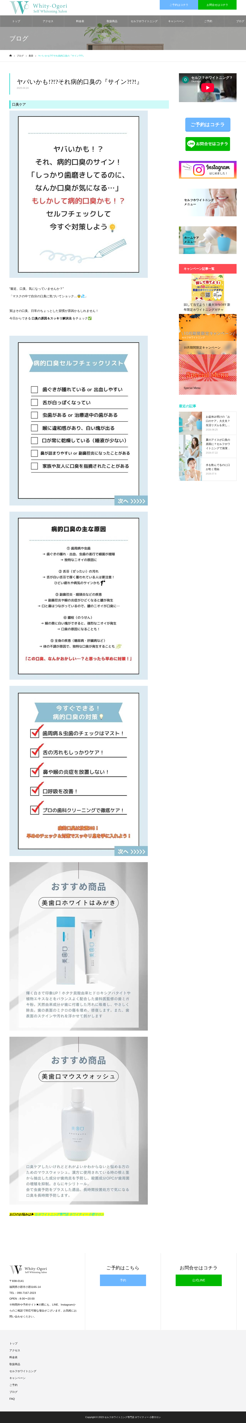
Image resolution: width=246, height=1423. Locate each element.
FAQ (12, 1398)
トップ (16, 21)
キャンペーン (176, 21)
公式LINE (198, 1280)
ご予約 (208, 21)
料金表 (80, 21)
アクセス (48, 21)
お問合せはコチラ (217, 4)
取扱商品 (112, 21)
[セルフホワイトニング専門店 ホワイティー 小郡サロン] (38, 7)
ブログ (13, 1391)
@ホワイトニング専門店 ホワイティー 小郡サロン (69, 1214)
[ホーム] (10, 55)
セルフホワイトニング (144, 21)
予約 (123, 1280)
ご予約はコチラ (179, 4)
